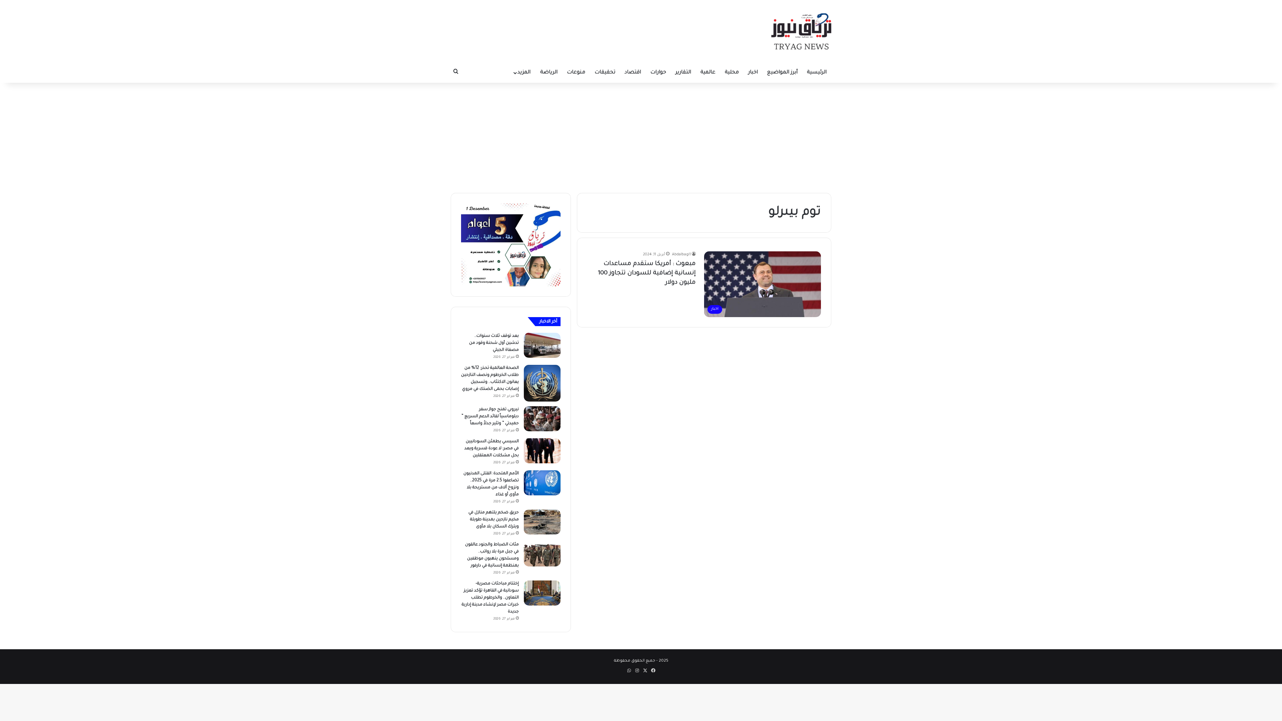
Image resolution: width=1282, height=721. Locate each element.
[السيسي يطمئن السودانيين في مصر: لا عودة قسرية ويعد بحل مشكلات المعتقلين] (542, 450)
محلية (732, 72)
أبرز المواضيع (782, 72)
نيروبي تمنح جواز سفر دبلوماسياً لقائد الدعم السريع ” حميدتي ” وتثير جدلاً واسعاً (490, 416)
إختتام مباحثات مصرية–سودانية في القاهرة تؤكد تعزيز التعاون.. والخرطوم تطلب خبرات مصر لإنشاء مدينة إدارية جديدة (490, 597)
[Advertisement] (641, 136)
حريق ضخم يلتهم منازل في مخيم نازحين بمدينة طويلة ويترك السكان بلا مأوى (493, 519)
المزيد (523, 72)
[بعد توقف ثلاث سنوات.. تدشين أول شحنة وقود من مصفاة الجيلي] (542, 345)
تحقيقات (605, 72)
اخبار (753, 72)
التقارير (683, 72)
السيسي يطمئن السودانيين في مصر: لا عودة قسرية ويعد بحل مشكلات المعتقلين (491, 448)
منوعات (576, 72)
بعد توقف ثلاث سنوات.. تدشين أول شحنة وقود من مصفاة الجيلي (494, 343)
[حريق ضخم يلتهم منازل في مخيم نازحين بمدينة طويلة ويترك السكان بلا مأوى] (542, 521)
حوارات (658, 72)
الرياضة (549, 72)
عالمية (707, 72)
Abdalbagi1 (681, 255)
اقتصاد (633, 72)
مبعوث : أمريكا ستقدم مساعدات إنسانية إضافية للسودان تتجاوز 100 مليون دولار (647, 273)
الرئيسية (817, 72)
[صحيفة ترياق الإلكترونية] (801, 31)
